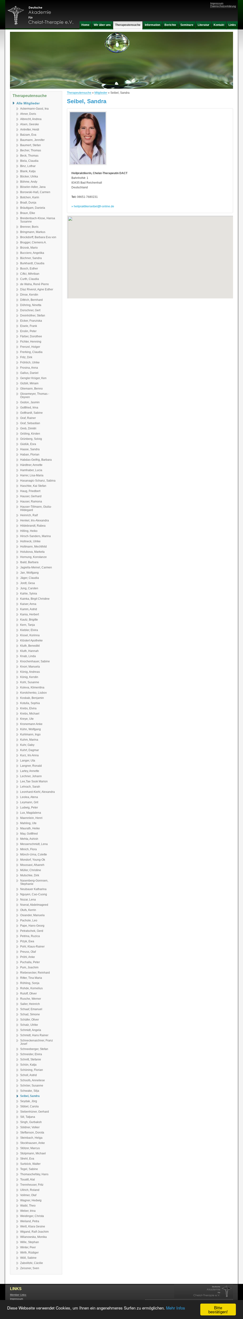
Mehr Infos (175, 1308)
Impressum (216, 3)
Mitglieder (100, 92)
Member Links (18, 1294)
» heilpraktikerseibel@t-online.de (92, 206)
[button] (150, 254)
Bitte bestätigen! (218, 1309)
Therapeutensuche (79, 92)
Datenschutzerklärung (223, 6)
